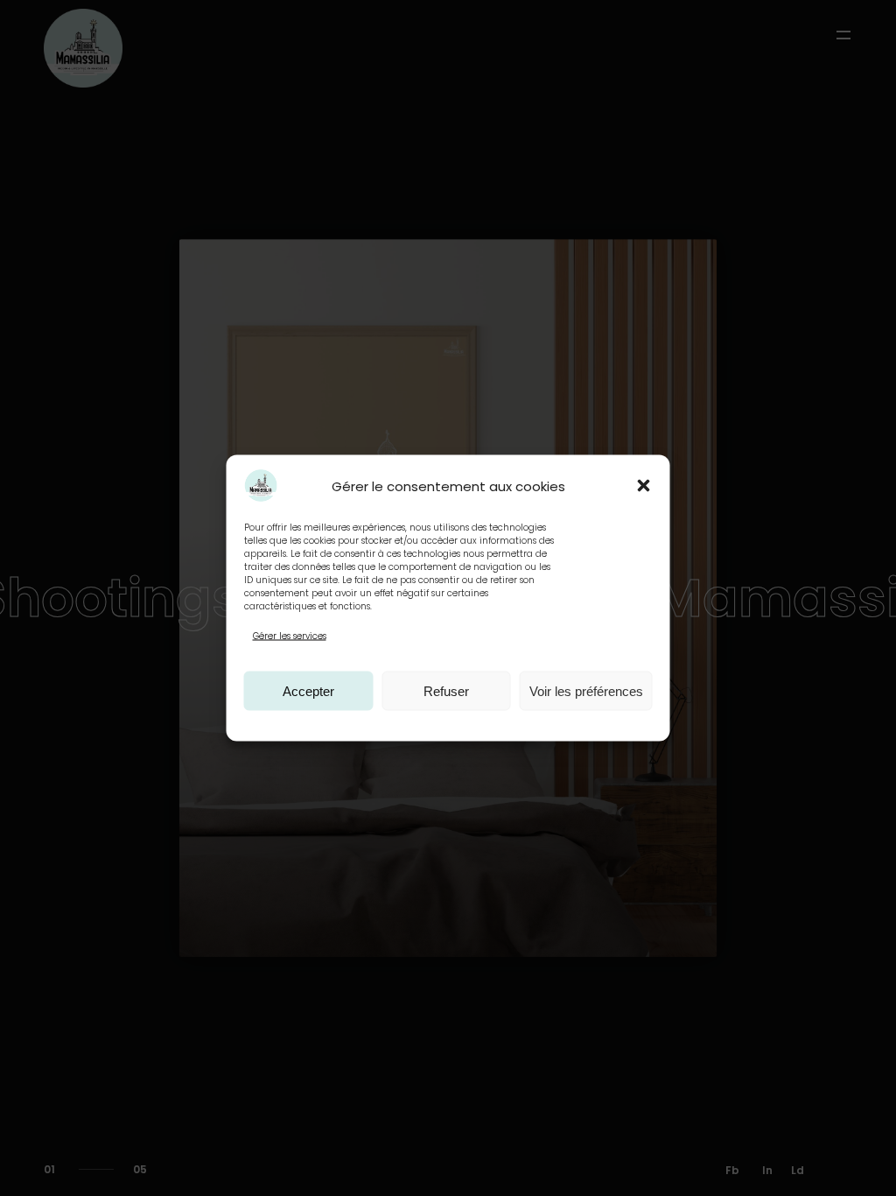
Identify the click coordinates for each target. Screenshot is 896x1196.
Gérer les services (289, 636)
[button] (644, 486)
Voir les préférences (586, 690)
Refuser (446, 690)
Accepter (308, 690)
